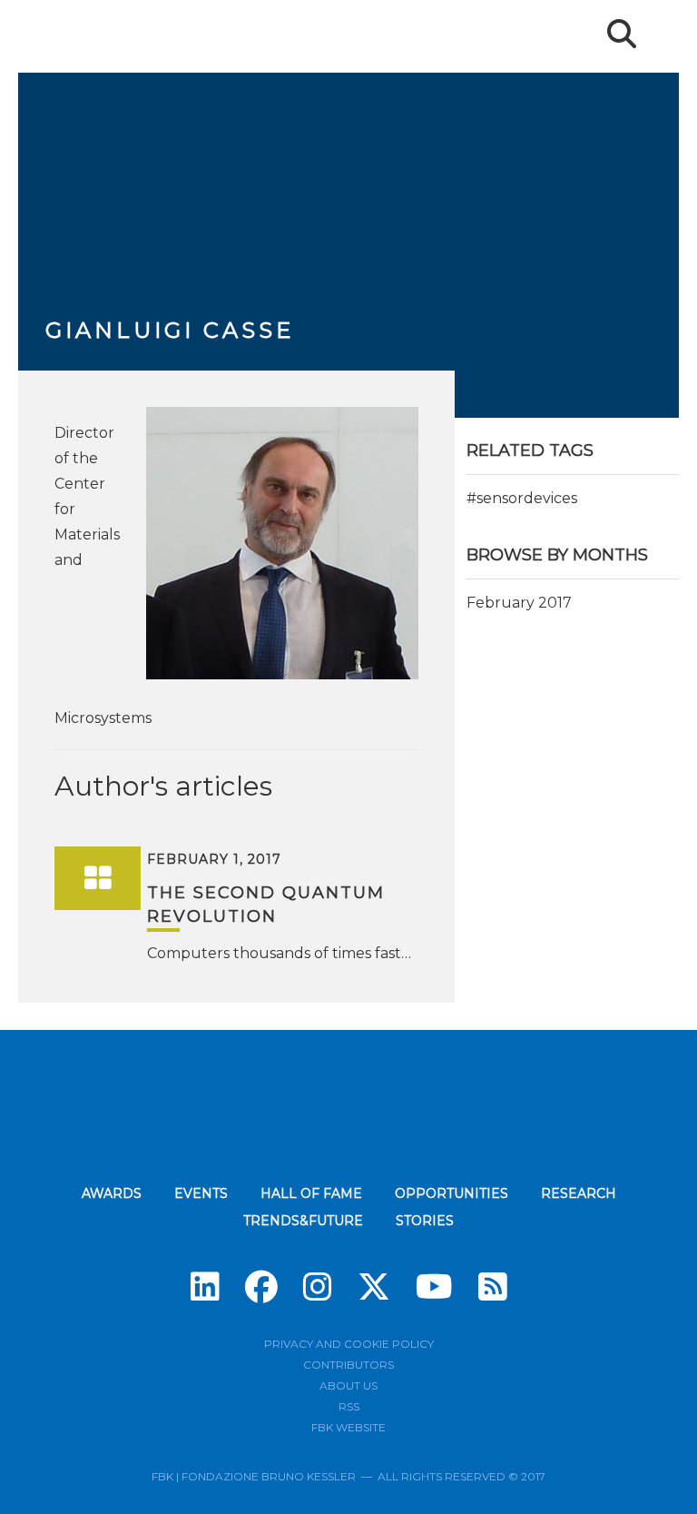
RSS (349, 1406)
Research (578, 1193)
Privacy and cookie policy (349, 1344)
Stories (425, 1220)
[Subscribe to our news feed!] (492, 1287)
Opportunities (451, 1193)
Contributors (348, 1364)
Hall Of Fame (311, 1193)
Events (201, 1193)
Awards (112, 1193)
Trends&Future (303, 1220)
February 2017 (519, 602)
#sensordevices (521, 498)
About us (348, 1385)
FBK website (348, 1427)
